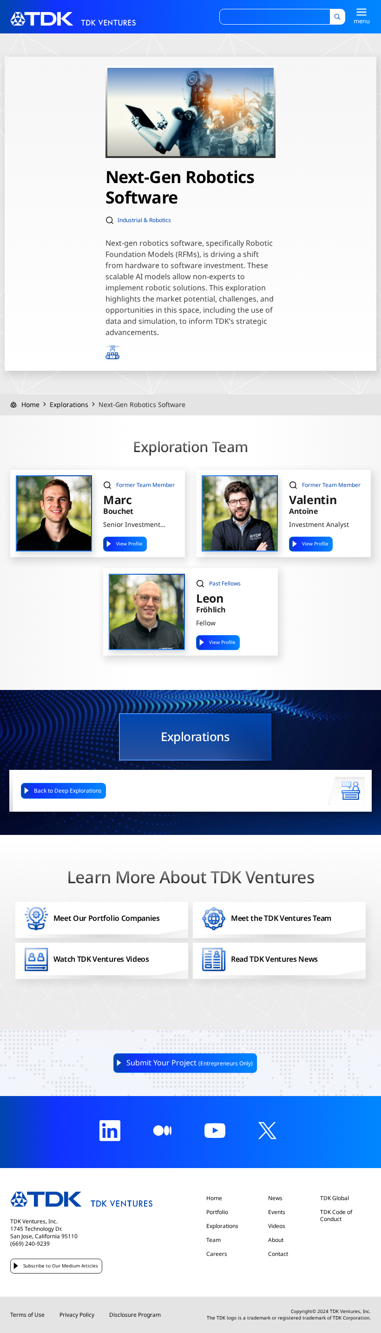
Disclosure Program (135, 1315)
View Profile (129, 543)
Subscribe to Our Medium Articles (60, 1265)
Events (276, 1212)
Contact (278, 1254)
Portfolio (217, 1212)
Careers (216, 1254)
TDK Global (334, 1198)
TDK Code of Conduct (336, 1215)
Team (213, 1240)
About (275, 1240)
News (275, 1198)
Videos (276, 1226)
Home (30, 405)
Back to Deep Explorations (68, 791)
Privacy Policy (76, 1315)
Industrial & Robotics (144, 220)
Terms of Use (27, 1315)
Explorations (69, 405)
